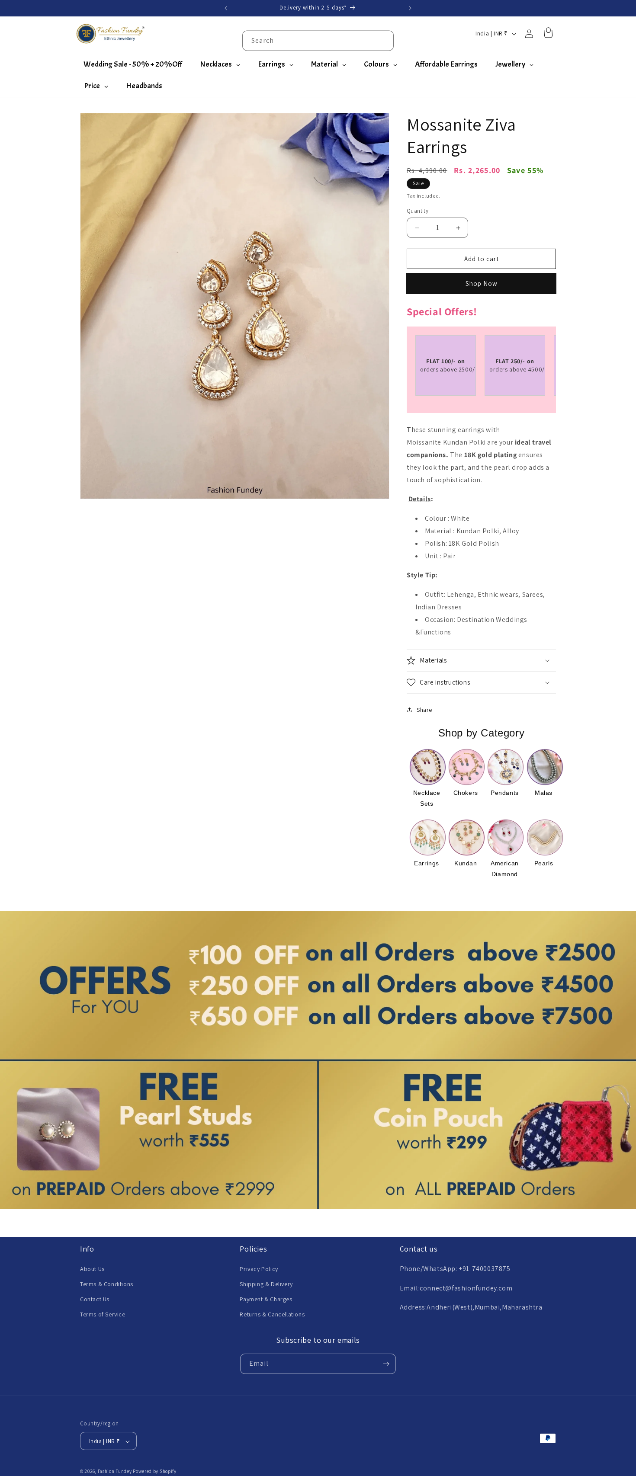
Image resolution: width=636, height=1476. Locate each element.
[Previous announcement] (225, 8)
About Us (92, 1268)
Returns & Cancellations (272, 1314)
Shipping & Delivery (266, 1283)
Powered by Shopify (155, 1472)
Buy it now (481, 283)
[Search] (383, 40)
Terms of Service (102, 1314)
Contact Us (94, 1299)
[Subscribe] (385, 1364)
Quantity (417, 211)
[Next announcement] (410, 8)
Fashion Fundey (115, 1472)
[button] (481, 660)
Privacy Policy (259, 1268)
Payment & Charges (266, 1299)
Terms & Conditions (106, 1283)
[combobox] (318, 40)
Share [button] (424, 710)
